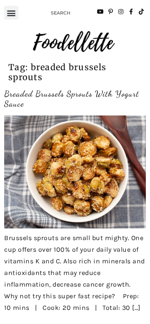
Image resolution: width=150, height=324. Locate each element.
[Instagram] (121, 12)
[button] (11, 13)
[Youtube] (100, 12)
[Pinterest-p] (110, 12)
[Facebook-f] (131, 12)
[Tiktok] (141, 12)
